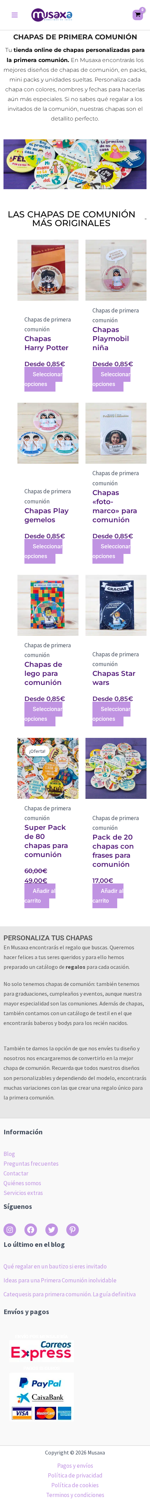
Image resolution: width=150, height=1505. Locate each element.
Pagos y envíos (75, 1465)
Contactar (15, 1173)
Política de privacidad (75, 1475)
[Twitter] (51, 1230)
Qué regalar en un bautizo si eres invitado (55, 1266)
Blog (9, 1154)
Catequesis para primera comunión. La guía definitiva (69, 1294)
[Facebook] (30, 1230)
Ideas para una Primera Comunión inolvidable (60, 1280)
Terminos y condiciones (75, 1495)
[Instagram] (9, 1230)
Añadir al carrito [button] (39, 896)
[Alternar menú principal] (14, 15)
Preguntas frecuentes (31, 1163)
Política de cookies (75, 1485)
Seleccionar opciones (43, 379)
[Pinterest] (72, 1230)
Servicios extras (23, 1193)
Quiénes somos (22, 1183)
